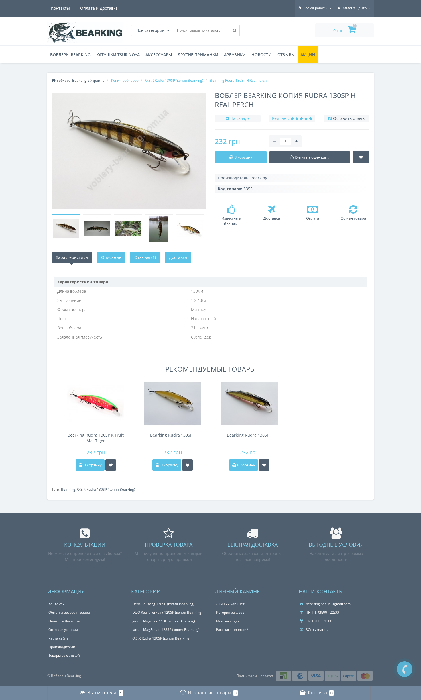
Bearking (68, 489)
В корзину (92, 465)
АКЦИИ (307, 54)
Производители (61, 646)
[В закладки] (110, 465)
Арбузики (235, 54)
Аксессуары (158, 54)
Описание (111, 257)
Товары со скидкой (64, 655)
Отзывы (286, 54)
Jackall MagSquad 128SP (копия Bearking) (166, 629)
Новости (261, 54)
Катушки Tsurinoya (118, 54)
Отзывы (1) (145, 257)
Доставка (178, 257)
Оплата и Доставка (99, 8)
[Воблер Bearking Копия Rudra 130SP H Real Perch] (129, 151)
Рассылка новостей (232, 629)
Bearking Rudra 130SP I (249, 435)
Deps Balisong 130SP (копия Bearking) (163, 603)
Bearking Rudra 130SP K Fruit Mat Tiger (96, 437)
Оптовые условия (63, 629)
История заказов (230, 612)
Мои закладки (228, 621)
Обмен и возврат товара (69, 612)
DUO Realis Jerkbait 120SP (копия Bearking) (167, 612)
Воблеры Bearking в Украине (80, 80)
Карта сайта (58, 638)
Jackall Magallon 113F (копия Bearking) (163, 621)
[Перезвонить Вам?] (404, 669)
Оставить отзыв (349, 118)
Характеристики (72, 257)
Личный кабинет (230, 603)
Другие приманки (198, 54)
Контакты (60, 8)
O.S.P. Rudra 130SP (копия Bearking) (106, 489)
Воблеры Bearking (70, 54)
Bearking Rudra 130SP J (172, 435)
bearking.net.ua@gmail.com (328, 603)
